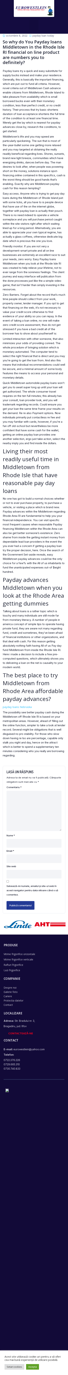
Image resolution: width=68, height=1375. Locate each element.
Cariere (8, 996)
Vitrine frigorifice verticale (18, 959)
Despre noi (10, 987)
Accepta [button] (32, 1366)
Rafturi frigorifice (13, 965)
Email (10, 850)
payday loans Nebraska (17, 707)
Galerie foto (11, 992)
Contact (8, 1005)
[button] (34, 25)
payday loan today (43, 35)
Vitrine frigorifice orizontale (19, 954)
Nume (11, 835)
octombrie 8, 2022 (16, 35)
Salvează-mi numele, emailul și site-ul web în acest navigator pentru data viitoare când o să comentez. (32, 890)
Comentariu (14, 787)
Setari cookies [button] (14, 1366)
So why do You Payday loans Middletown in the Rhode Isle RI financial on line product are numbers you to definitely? (34, 52)
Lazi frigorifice (12, 970)
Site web (11, 866)
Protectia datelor (13, 1000)
